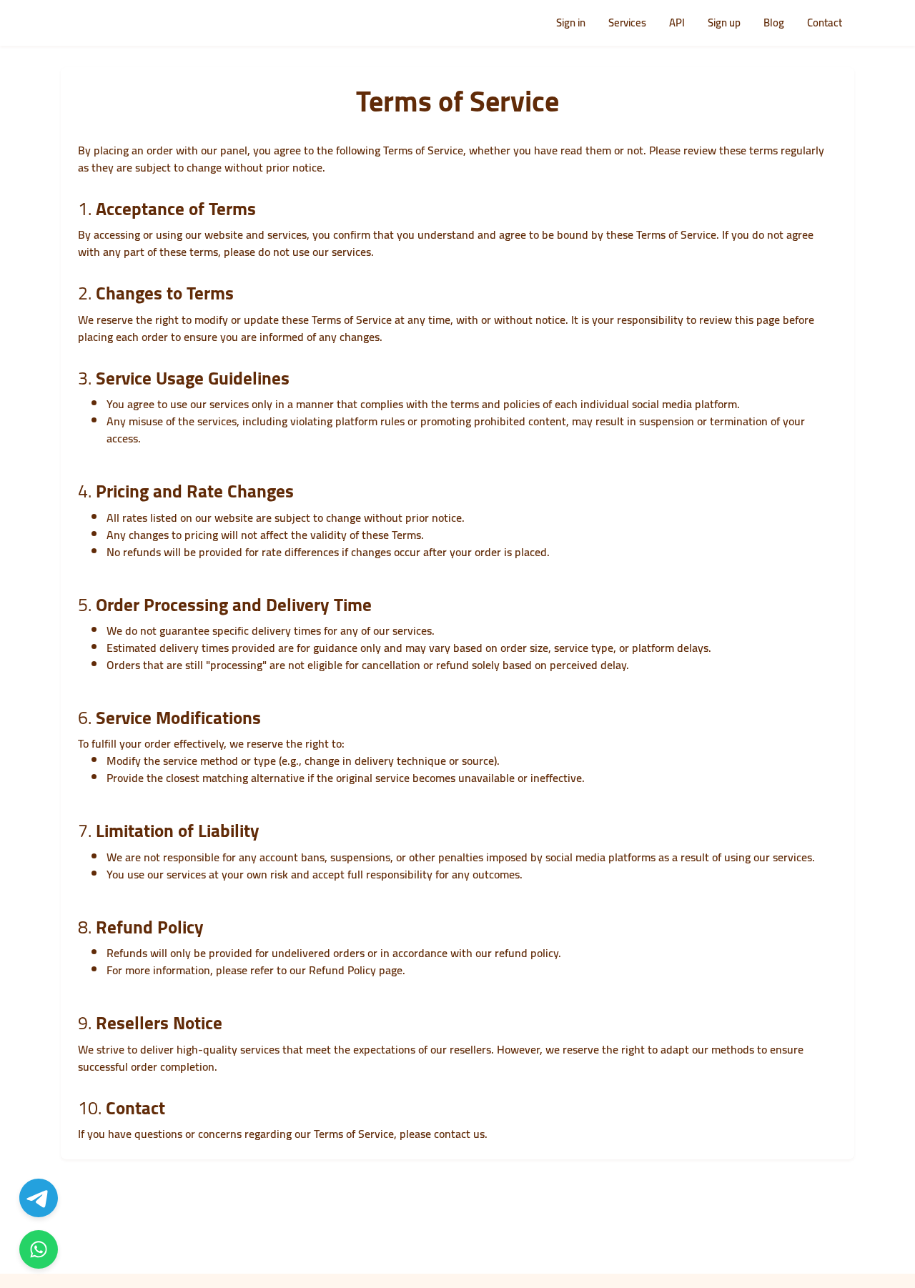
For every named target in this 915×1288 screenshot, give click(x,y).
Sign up (724, 22)
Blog (773, 22)
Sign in (570, 22)
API (677, 22)
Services (627, 22)
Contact (824, 22)
